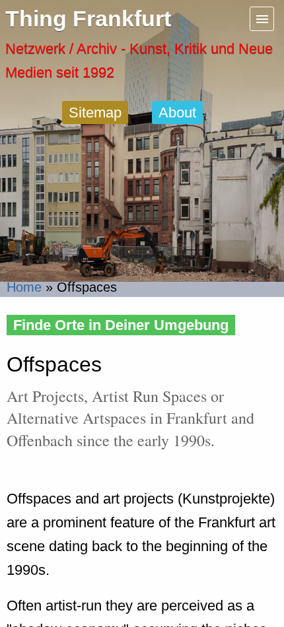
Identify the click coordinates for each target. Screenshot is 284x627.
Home (24, 287)
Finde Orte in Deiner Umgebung (121, 325)
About (177, 112)
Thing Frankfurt (88, 19)
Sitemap (95, 112)
